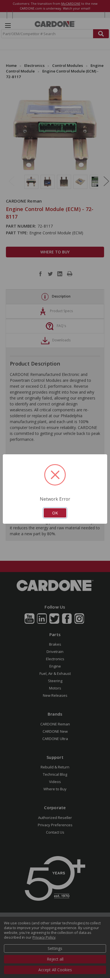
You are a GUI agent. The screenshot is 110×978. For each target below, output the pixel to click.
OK (55, 513)
